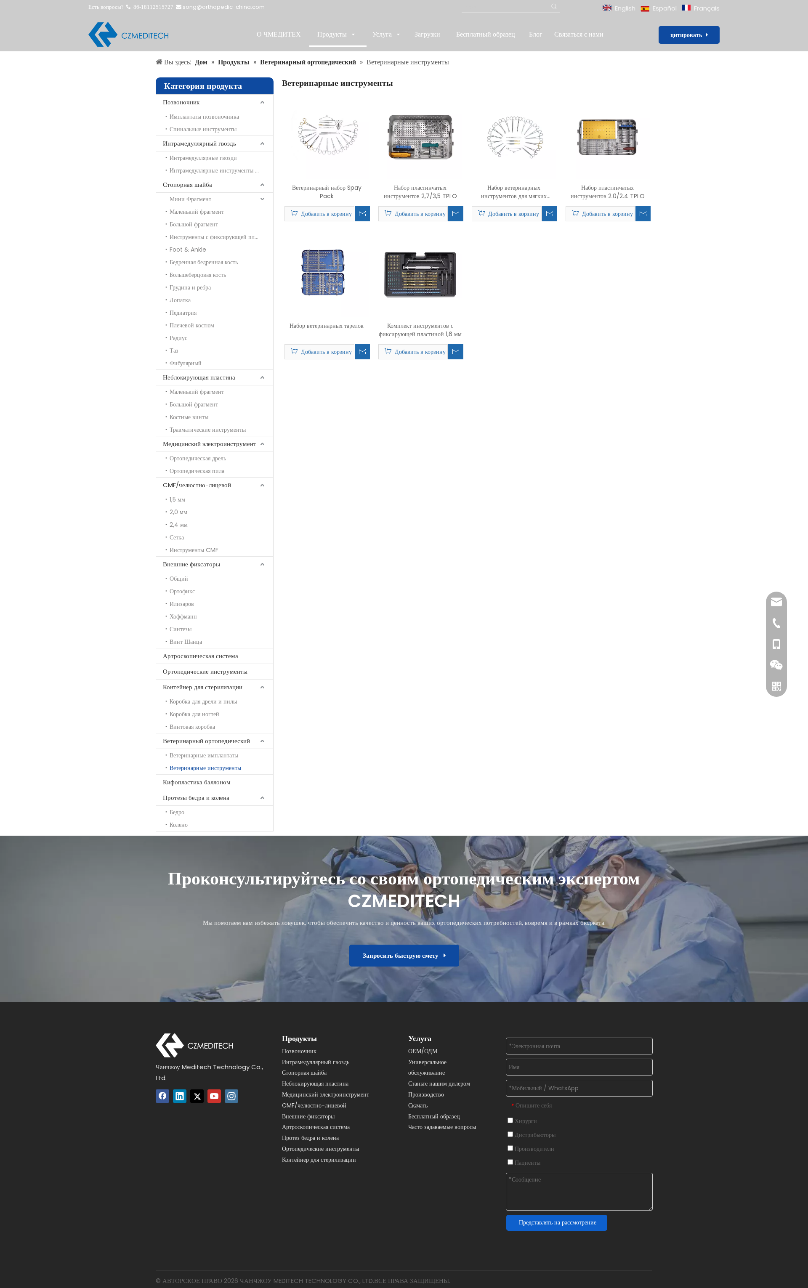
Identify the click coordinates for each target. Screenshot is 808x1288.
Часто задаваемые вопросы (442, 1127)
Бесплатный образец (434, 1116)
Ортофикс (182, 591)
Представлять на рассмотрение (557, 1222)
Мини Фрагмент (190, 199)
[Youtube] (214, 1096)
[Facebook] (162, 1096)
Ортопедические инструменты (205, 671)
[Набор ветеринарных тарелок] (326, 274)
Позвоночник (181, 102)
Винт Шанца (186, 641)
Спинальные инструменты (203, 129)
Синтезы (180, 629)
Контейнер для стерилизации (202, 687)
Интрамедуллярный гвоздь (199, 143)
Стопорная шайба (187, 184)
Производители (533, 1149)
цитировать (688, 35)
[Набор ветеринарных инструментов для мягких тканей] (514, 137)
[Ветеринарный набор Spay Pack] (326, 137)
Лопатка (180, 300)
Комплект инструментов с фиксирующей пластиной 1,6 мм (420, 329)
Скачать (418, 1105)
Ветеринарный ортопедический (206, 740)
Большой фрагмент (194, 224)
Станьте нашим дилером (439, 1083)
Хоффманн (183, 616)
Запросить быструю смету (403, 955)
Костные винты (189, 417)
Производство (426, 1094)
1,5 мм (177, 499)
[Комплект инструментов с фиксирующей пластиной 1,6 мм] (420, 274)
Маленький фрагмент (197, 211)
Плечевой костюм (192, 325)
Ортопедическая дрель (198, 458)
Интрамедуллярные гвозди (203, 158)
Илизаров (182, 604)
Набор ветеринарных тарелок (327, 325)
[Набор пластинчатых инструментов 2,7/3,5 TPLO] (420, 137)
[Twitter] (197, 1096)
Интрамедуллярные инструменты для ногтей (221, 170)
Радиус (178, 338)
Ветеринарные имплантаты (204, 755)
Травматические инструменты (208, 429)
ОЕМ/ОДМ (422, 1051)
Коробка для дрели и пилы (203, 701)
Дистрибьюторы (534, 1135)
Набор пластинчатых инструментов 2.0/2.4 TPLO (608, 191)
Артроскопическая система (200, 655)
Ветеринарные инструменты (205, 768)
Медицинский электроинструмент (209, 443)
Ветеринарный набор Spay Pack (326, 191)
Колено (179, 825)
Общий (179, 578)
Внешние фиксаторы (191, 564)
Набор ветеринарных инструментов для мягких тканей (514, 191)
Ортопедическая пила (197, 471)
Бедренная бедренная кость (204, 262)
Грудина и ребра (190, 287)
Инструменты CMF (194, 550)
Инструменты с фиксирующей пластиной (221, 237)
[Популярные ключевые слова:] (554, 7)
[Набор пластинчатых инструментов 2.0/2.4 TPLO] (608, 137)
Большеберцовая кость (198, 275)
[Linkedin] (179, 1096)
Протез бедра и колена (310, 1138)
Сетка (177, 537)
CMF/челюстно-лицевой (197, 485)
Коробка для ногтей (194, 714)
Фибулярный (186, 363)
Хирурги (525, 1121)
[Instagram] (231, 1096)
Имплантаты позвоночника (204, 116)
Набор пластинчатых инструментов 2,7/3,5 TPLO (420, 191)
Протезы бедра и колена (196, 797)
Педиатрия (183, 312)
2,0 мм (178, 512)
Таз (174, 350)
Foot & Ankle (188, 249)
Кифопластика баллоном (197, 782)
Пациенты (526, 1162)
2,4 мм (179, 525)
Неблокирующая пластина (199, 377)
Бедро (177, 812)
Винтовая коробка (192, 726)
